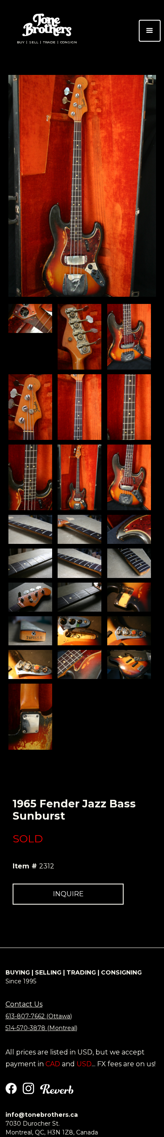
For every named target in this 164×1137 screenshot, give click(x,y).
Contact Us (23, 1004)
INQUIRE (68, 894)
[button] (150, 31)
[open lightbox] (30, 318)
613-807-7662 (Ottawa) (38, 1016)
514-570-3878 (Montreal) (41, 1028)
